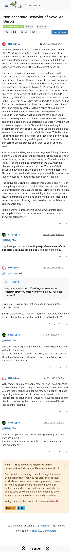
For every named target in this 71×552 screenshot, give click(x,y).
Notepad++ (46, 525)
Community (32, 5)
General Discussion (14, 27)
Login (20, 508)
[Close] (65, 464)
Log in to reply (59, 32)
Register (10, 508)
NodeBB (32, 530)
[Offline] (5, 43)
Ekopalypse (14, 234)
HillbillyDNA (14, 44)
